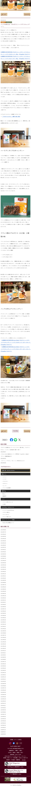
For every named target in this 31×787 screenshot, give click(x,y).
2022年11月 (3, 626)
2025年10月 (3, 551)
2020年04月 (3, 694)
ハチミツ (4, 477)
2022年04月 (3, 642)
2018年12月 (3, 729)
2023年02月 (3, 620)
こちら (21, 767)
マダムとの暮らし (6, 512)
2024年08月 (3, 582)
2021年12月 (3, 650)
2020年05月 (3, 692)
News (4, 494)
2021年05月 (3, 666)
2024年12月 (3, 573)
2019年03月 (3, 723)
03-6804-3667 (16, 746)
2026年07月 (3, 532)
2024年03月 (3, 593)
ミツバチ (4, 479)
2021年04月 (3, 668)
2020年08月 (3, 685)
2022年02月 (3, 646)
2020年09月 (3, 683)
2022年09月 (3, 631)
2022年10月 (3, 628)
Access (23, 759)
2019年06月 (3, 716)
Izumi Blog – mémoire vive (8, 507)
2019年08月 (3, 712)
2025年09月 (3, 554)
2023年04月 (3, 615)
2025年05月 (3, 562)
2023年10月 (3, 604)
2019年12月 (3, 703)
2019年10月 (3, 707)
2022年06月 (3, 637)
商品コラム (4, 474)
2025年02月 (3, 569)
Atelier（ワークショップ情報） (8, 519)
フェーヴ (4, 485)
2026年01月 (3, 545)
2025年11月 (3, 549)
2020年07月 (3, 688)
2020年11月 (3, 679)
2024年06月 (3, 587)
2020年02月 (3, 699)
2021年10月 (3, 655)
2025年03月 (3, 567)
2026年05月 (3, 536)
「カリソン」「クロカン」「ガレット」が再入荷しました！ (13, 460)
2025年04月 (3, 565)
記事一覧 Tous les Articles (8, 470)
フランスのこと (6, 514)
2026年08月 (3, 529)
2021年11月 (3, 652)
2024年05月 (3, 589)
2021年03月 (3, 670)
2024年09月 (3, 580)
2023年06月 (3, 611)
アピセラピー (5, 481)
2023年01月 (3, 622)
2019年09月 (3, 710)
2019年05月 (3, 718)
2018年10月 (3, 734)
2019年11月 (3, 705)
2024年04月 (3, 591)
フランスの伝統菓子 (7, 488)
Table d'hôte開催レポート (8, 522)
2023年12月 (3, 600)
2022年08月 (3, 633)
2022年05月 (3, 639)
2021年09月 (3, 657)
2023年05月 (3, 613)
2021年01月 (3, 674)
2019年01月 (3, 727)
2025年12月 (3, 547)
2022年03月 (3, 644)
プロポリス (5, 483)
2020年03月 (3, 696)
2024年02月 (3, 595)
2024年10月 (3, 578)
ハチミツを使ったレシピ (8, 502)
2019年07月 (3, 714)
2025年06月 (3, 560)
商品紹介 (4, 496)
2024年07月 (3, 584)
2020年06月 (3, 690)
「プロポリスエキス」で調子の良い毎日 (11, 116)
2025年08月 (3, 556)
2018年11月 (3, 732)
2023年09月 (3, 606)
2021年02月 (3, 672)
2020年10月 (3, 681)
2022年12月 (3, 624)
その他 (4, 504)
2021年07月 (3, 661)
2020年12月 (3, 677)
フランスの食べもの (7, 516)
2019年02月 (3, 725)
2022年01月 (3, 648)
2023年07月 (3, 609)
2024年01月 (3, 598)
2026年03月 (3, 540)
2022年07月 (3, 635)
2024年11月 (3, 576)
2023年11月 (3, 602)
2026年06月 (3, 534)
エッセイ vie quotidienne (8, 510)
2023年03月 (3, 617)
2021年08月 (3, 659)
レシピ (3, 499)
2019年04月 (3, 721)
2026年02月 (3, 543)
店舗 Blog (4, 491)
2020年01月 (3, 701)
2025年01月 (3, 571)
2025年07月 (3, 558)
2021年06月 (3, 663)
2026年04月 (3, 538)
